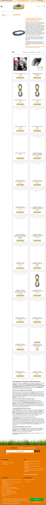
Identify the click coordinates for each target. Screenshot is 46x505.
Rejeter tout (36, 502)
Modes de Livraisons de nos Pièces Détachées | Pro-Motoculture (12, 480)
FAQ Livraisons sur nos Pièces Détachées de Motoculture (32, 467)
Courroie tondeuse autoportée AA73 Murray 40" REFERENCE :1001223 (37, 235)
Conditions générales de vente (8, 484)
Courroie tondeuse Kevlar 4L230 (20, 127)
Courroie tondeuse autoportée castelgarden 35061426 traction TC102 (20, 291)
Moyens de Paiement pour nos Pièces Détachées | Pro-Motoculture (11, 483)
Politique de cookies (6, 503)
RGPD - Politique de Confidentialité (9, 493)
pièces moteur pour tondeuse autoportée (34, 42)
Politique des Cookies (6, 494)
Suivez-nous (29, 481)
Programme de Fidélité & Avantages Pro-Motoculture (32, 462)
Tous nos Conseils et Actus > (31, 474)
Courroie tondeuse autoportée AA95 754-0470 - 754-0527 (37, 263)
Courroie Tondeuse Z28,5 (20, 153)
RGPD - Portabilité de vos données (9, 491)
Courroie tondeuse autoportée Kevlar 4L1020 (37, 318)
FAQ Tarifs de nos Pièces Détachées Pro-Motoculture (32, 464)
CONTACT (43, 1)
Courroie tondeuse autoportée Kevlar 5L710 (20, 207)
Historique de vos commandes (8, 462)
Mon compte (4, 461)
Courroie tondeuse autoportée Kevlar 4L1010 (20, 318)
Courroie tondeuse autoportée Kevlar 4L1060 (20, 372)
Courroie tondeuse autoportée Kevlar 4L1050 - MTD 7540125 (37, 345)
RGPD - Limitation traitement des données (10, 488)
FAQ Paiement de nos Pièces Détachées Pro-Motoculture (33, 471)
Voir (37, 349)
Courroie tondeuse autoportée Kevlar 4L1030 (20, 181)
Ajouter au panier (20, 77)
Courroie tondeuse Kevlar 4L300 (37, 127)
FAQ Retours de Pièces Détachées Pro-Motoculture (34, 468)
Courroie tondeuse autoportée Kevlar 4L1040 (20, 345)
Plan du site (4, 495)
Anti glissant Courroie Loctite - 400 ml (20, 74)
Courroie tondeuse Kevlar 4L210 (20, 100)
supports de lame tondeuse (30, 43)
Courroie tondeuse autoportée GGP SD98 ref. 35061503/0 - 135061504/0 (37, 153)
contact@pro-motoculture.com (29, 479)
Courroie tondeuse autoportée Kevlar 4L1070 (37, 372)
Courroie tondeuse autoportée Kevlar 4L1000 (37, 291)
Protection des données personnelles (9, 487)
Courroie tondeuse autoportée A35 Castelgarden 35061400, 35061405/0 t (37, 207)
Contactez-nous (5, 464)
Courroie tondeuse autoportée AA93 (20, 263)
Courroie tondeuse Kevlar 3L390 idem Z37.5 (37, 74)
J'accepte (36, 499)
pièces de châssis (39, 42)
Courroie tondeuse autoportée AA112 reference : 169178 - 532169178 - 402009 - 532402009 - (20, 236)
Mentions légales (5, 486)
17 (31, 380)
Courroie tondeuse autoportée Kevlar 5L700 (37, 181)
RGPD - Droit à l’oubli (6, 490)
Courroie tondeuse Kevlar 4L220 (37, 100)
